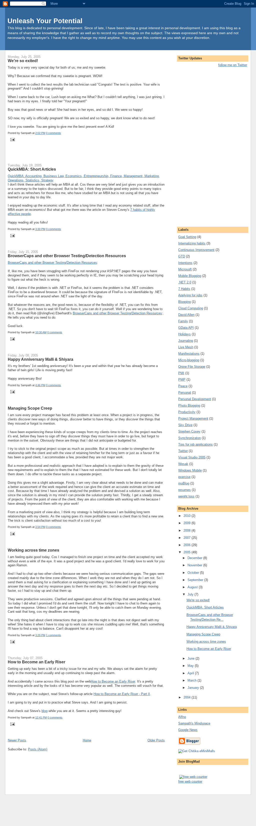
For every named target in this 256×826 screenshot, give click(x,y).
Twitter (183, 451)
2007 (188, 538)
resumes (184, 490)
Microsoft (185, 269)
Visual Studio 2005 (192, 457)
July (191, 594)
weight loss (186, 496)
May (191, 666)
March (193, 680)
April (191, 673)
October (194, 573)
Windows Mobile (190, 470)
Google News (188, 730)
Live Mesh (185, 347)
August (193, 587)
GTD (181, 256)
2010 (188, 516)
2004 (188, 697)
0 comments (53, 132)
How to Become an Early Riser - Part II (122, 694)
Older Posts (156, 740)
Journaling (185, 341)
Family (183, 321)
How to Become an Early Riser (36, 662)
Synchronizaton (189, 438)
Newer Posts (17, 740)
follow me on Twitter (232, 65)
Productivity (187, 412)
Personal (184, 392)
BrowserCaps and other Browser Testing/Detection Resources (67, 255)
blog (45, 711)
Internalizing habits (192, 243)
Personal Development (194, 399)
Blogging (184, 302)
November (195, 565)
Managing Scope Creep (30, 408)
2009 (188, 523)
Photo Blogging (189, 405)
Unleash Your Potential (45, 21)
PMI (181, 373)
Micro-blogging (188, 360)
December (195, 558)
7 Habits (184, 289)
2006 (188, 545)
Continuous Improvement (196, 250)
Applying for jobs (190, 295)
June (192, 658)
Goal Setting (187, 237)
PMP (182, 379)
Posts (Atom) (37, 749)
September (196, 580)
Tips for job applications (195, 444)
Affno (182, 717)
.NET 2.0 (184, 282)
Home (87, 740)
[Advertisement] (66, 156)
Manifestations (189, 353)
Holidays (184, 334)
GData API (186, 328)
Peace (183, 386)
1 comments (53, 635)
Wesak (183, 464)
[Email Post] (12, 139)
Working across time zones (33, 550)
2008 (188, 530)
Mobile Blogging (189, 276)
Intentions (185, 263)
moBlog (183, 483)
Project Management (193, 418)
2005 (188, 552)
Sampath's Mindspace (194, 723)
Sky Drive (185, 425)
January (194, 688)
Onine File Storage (191, 366)
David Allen (186, 315)
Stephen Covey (189, 431)
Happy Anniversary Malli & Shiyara (40, 359)
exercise (184, 477)
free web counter (190, 781)
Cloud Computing (190, 308)
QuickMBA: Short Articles (32, 169)
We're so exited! (23, 60)
